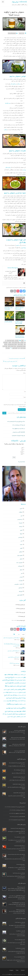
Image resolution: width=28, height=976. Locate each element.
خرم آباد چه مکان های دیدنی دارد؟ (19, 957)
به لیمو (18, 245)
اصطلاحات (20, 512)
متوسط (22, 452)
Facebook (22, 970)
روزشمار (14, 695)
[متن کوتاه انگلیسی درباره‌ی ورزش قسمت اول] (22, 639)
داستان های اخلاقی (16, 692)
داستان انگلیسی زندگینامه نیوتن (14, 657)
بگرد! (4, 413)
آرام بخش (16, 340)
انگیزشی (21, 677)
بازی (21, 516)
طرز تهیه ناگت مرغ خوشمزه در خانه (18, 425)
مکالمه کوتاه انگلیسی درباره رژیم (20, 751)
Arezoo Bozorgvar (12, 33)
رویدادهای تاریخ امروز (12, 698)
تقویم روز (10, 686)
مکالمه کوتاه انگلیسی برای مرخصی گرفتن (18, 744)
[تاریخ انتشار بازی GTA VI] (22, 664)
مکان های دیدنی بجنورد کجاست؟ (20, 922)
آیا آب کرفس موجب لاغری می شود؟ (10, 361)
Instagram (11, 970)
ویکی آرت (20, 580)
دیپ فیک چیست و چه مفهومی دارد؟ (18, 428)
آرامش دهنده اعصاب (10, 340)
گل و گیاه (20, 591)
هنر (21, 573)
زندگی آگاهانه (10, 974)
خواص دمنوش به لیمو (16, 342)
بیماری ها (20, 523)
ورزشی (21, 577)
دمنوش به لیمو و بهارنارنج (12, 344)
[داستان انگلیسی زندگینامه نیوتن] (22, 658)
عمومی (21, 548)
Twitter (17, 970)
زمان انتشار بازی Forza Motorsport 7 (18, 903)
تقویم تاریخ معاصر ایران (19, 686)
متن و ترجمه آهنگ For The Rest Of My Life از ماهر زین (12, 645)
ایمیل (24, 397)
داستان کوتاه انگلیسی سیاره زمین (14, 651)
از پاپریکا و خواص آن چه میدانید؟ (19, 845)
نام (25, 391)
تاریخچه (12, 680)
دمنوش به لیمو (20, 344)
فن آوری (20, 552)
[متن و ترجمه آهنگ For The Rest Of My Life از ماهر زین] (22, 645)
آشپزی (21, 508)
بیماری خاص (16, 677)
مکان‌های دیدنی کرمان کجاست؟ (20, 948)
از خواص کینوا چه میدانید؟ (20, 864)
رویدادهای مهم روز (12, 700)
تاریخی (20, 683)
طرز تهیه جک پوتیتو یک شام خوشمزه (18, 435)
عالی (22, 448)
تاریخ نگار (17, 680)
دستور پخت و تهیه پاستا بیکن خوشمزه (19, 784)
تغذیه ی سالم (15, 683)
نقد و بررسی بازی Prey (21, 887)
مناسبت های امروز (15, 708)
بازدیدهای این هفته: (21, 605)
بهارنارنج (24, 248)
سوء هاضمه (7, 103)
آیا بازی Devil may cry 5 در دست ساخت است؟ (17, 896)
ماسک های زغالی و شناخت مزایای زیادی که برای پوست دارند (16, 855)
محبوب (23, 634)
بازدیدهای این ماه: (21, 608)
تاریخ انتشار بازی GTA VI (15, 663)
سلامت (22, 340)
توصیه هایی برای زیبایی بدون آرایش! (19, 873)
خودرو (21, 530)
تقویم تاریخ (8, 683)
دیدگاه (24, 373)
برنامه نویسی (20, 519)
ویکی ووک (6, 714)
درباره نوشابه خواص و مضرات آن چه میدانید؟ (18, 828)
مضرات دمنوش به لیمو (12, 346)
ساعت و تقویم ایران (17, 704)
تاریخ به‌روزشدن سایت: (21, 620)
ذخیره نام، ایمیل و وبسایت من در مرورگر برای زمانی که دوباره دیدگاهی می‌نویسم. (15, 405)
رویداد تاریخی (22, 698)
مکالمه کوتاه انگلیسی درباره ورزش (19, 432)
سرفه (19, 84)
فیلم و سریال (19, 555)
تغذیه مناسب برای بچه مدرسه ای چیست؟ (16, 358)
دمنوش (10, 342)
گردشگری (20, 588)
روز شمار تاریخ (8, 695)
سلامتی (23, 708)
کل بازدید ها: (22, 612)
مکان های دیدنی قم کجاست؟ (20, 931)
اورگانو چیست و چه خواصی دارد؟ (20, 837)
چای (19, 348)
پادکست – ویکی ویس (18, 584)
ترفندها (20, 526)
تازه (18, 634)
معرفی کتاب (20, 566)
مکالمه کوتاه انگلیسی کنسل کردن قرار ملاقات (18, 737)
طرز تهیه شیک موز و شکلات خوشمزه (19, 793)
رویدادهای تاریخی (21, 701)
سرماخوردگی (13, 84)
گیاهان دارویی (14, 348)
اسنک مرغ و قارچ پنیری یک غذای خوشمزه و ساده (16, 421)
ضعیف (22, 454)
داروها (21, 534)
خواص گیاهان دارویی (12, 689)
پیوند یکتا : (8, 348)
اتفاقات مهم (14, 674)
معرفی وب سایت (19, 562)
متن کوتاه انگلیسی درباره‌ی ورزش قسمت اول (12, 638)
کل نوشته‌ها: (22, 616)
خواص (19, 689)
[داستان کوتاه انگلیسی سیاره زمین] (22, 652)
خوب (22, 450)
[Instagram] (24, 283)
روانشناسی (20, 537)
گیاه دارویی (10, 716)
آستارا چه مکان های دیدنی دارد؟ (20, 939)
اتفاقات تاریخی (20, 675)
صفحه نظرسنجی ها (21, 462)
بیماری (19, 677)
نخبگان (21, 570)
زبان (21, 541)
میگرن (5, 129)
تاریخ (12, 677)
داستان (21, 692)
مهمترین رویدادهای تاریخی (16, 714)
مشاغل (21, 559)
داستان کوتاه (9, 692)
